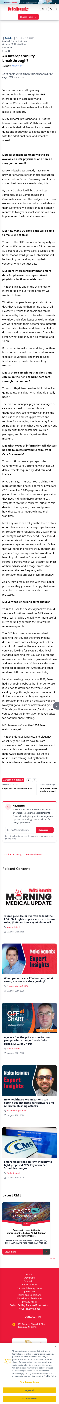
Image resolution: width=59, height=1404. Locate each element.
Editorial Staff (29, 1284)
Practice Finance (34, 854)
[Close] (55, 1347)
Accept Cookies (29, 1398)
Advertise (29, 1277)
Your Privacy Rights (29, 1308)
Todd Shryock (13, 1173)
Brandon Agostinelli (16, 1110)
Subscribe (43, 830)
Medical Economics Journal (15, 41)
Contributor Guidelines (29, 1298)
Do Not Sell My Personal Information (29, 1305)
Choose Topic (26, 17)
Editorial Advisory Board (29, 1288)
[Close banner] (55, 4)
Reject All (29, 1390)
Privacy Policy (29, 1301)
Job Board (29, 1291)
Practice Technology (12, 854)
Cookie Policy (50, 1376)
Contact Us (30, 1281)
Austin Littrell (13, 927)
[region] (29, 1373)
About (29, 1274)
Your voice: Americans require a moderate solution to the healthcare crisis (18, 790)
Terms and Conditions (29, 1294)
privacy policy (10, 838)
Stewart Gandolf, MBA (17, 986)
